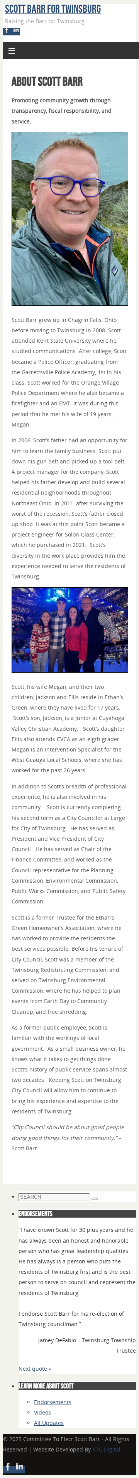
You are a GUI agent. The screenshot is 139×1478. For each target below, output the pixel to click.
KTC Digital (106, 1449)
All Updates (49, 1422)
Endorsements (52, 1402)
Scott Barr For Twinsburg (53, 9)
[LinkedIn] (16, 31)
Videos (42, 1412)
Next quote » (35, 1368)
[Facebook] (7, 31)
